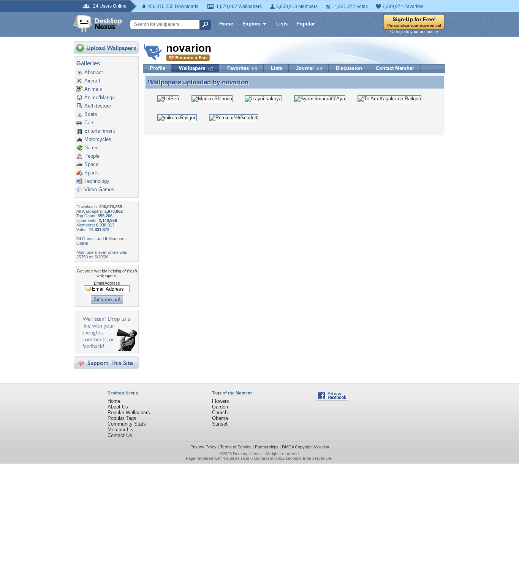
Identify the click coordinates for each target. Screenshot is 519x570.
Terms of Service (236, 447)
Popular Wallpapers (129, 412)
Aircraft (92, 81)
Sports (91, 173)
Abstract (93, 72)
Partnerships (266, 447)
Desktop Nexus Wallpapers (97, 23)
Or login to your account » (414, 31)
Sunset (220, 424)
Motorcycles (97, 139)
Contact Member (395, 68)
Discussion (349, 68)
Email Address (107, 283)
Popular (305, 24)
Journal (309, 68)
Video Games (99, 189)
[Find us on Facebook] (332, 399)
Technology (96, 181)
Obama (220, 418)
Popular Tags (122, 418)
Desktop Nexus (247, 453)
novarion (235, 82)
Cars (89, 122)
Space (91, 164)
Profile (157, 68)
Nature (91, 147)
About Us (118, 407)
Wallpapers (196, 68)
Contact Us (120, 435)
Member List (121, 429)
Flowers (220, 401)
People (92, 156)
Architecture (97, 106)
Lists (282, 24)
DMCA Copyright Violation (305, 447)
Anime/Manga (99, 97)
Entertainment (99, 131)
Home (226, 24)
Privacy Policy (203, 447)
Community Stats (127, 424)
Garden (220, 407)
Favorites (242, 68)
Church (220, 412)
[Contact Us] (108, 349)
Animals (93, 89)
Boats (90, 114)
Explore (251, 24)
